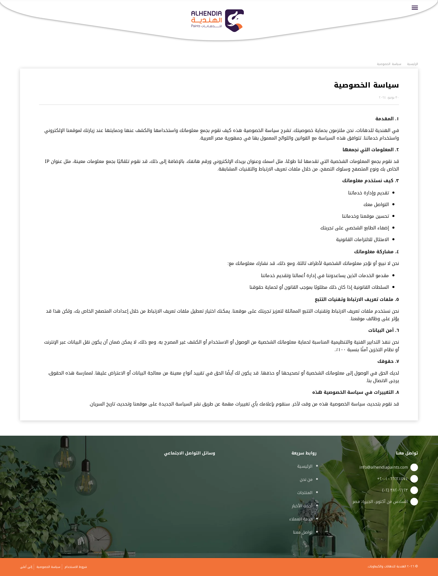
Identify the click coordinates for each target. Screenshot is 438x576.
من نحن (306, 479)
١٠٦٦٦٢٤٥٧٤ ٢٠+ (392, 479)
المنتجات (305, 493)
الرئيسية (305, 466)
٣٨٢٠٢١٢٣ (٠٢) (395, 490)
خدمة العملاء (301, 519)
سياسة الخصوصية (48, 567)
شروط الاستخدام (76, 567)
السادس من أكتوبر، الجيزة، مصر (380, 501)
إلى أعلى (26, 567)
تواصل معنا (303, 532)
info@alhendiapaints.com (383, 467)
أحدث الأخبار (302, 506)
